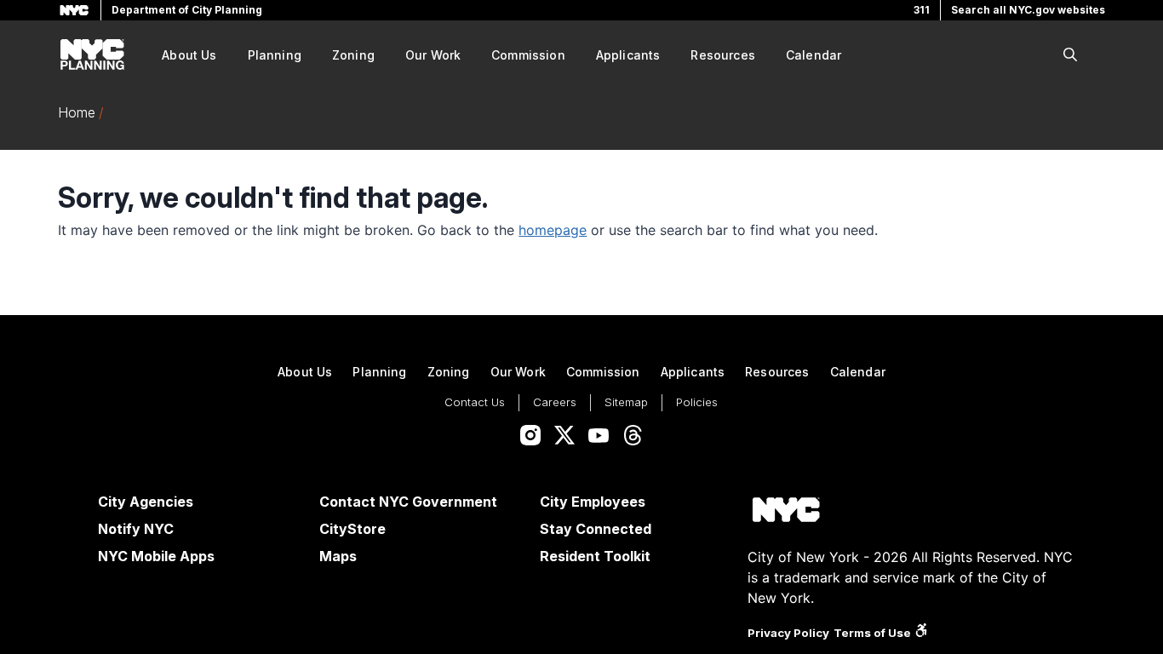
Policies (697, 402)
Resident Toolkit (595, 556)
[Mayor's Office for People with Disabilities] (921, 633)
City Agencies (145, 501)
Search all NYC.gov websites (1028, 9)
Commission (528, 55)
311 (922, 9)
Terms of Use (872, 633)
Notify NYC (136, 528)
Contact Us (474, 402)
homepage (552, 229)
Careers (554, 402)
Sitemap (626, 402)
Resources (722, 55)
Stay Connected (595, 528)
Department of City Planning (187, 9)
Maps (338, 556)
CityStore (352, 528)
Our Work (433, 55)
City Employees (592, 501)
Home (76, 112)
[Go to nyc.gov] (786, 512)
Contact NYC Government (408, 501)
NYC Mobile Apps (156, 556)
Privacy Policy (788, 633)
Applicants (628, 55)
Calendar (813, 55)
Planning (274, 55)
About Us (189, 55)
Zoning (353, 55)
